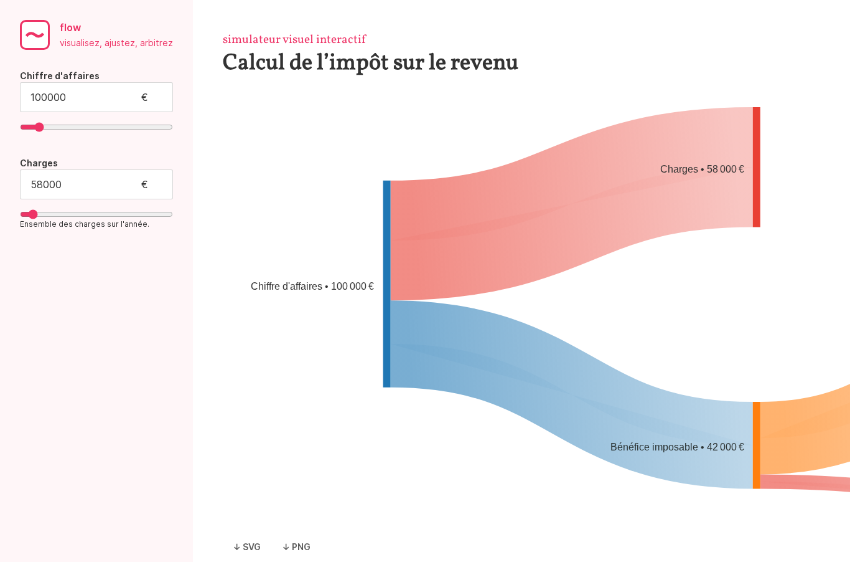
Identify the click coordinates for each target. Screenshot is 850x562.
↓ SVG (247, 546)
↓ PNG (296, 546)
